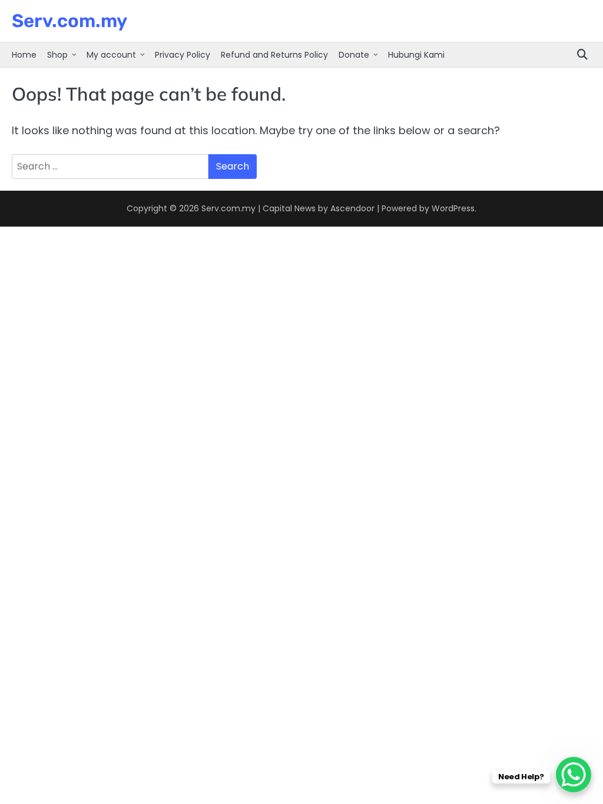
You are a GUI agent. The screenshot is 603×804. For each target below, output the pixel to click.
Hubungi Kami (416, 55)
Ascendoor (352, 208)
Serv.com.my (69, 21)
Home (24, 55)
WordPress (453, 208)
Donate (354, 55)
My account (111, 55)
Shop (57, 55)
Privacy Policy (182, 55)
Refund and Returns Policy (274, 55)
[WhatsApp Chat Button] (573, 774)
